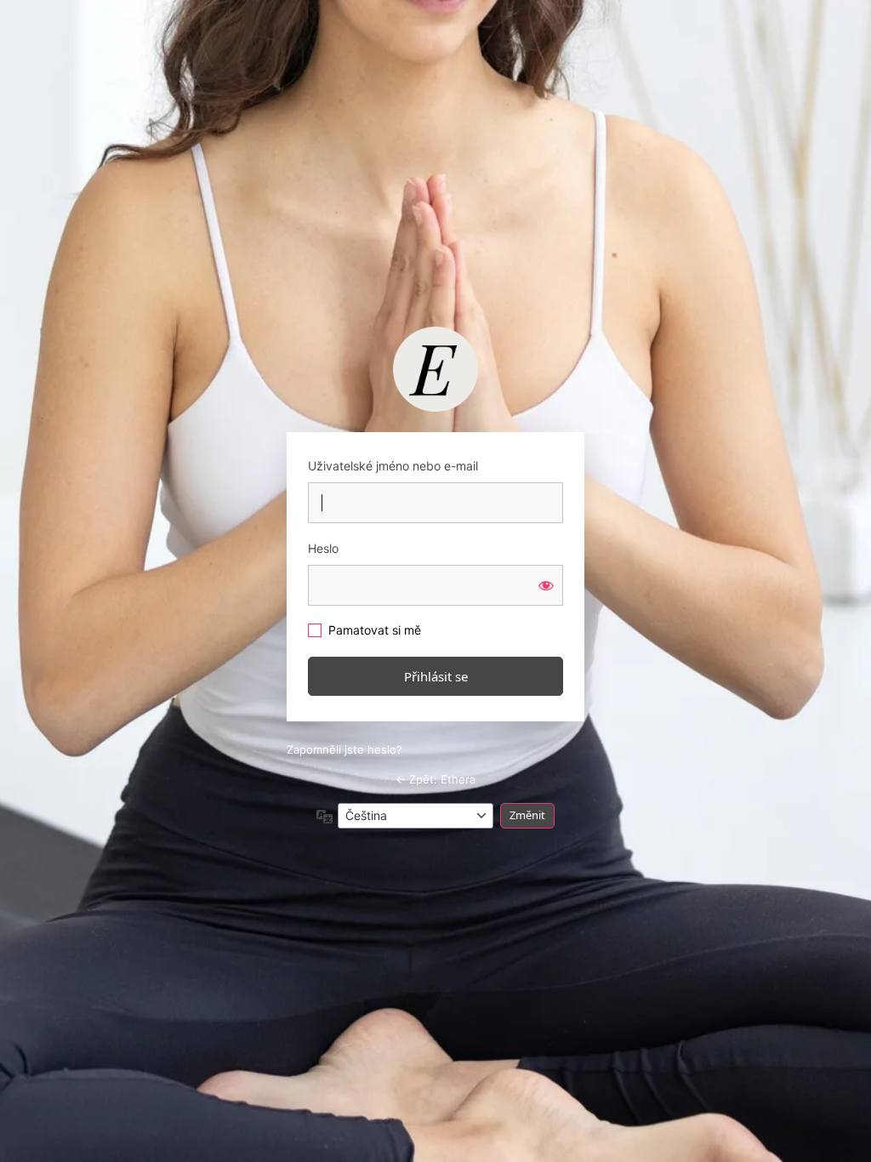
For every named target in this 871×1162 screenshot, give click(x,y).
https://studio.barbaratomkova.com (435, 369)
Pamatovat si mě (374, 630)
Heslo (323, 548)
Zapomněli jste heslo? (344, 749)
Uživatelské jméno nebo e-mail (393, 466)
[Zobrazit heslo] (546, 585)
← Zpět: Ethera (435, 779)
